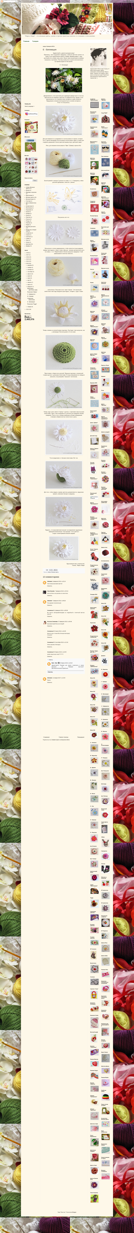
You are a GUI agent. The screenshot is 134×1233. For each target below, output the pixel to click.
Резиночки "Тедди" (32, 304)
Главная (26, 41)
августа (30, 274)
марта (29, 284)
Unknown (49, 581)
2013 (27, 263)
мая (29, 280)
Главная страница (63, 737)
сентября (30, 271)
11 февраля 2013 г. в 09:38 (61, 610)
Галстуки (28, 201)
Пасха (27, 215)
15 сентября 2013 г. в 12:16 (61, 642)
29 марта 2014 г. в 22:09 (60, 652)
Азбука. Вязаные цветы (53, 572)
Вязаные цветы (30, 197)
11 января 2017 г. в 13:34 (59, 678)
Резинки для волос (31, 226)
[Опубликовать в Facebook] (55, 570)
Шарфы (28, 246)
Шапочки (28, 244)
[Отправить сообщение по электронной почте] (47, 569)
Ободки (28, 213)
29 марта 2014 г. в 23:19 (66, 663)
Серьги (28, 234)
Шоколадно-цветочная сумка (32, 289)
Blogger (74, 1212)
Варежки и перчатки (31, 192)
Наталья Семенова (52, 621)
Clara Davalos (51, 591)
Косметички (29, 206)
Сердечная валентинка (31, 299)
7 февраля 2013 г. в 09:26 (59, 600)
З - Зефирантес (31, 294)
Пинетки (28, 217)
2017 (27, 255)
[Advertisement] (63, 722)
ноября (30, 267)
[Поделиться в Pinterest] (57, 570)
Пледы (28, 221)
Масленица (29, 208)
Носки (27, 211)
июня (29, 278)
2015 (27, 259)
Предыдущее (80, 737)
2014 (27, 261)
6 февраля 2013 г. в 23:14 (59, 581)
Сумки (27, 238)
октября (30, 269)
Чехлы (27, 242)
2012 (27, 309)
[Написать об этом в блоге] (51, 570)
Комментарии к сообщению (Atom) (61, 739)
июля (29, 276)
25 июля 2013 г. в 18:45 (60, 631)
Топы (27, 240)
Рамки (27, 224)
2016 (27, 257)
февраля (30, 286)
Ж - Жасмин (30, 296)
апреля (30, 282)
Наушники (28, 210)
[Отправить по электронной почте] (50, 570)
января (30, 306)
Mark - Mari (54, 663)
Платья (28, 219)
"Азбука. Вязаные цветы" (72, 56)
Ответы (51, 659)
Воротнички (29, 195)
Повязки (28, 223)
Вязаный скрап (30, 199)
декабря (30, 265)
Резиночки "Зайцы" (32, 292)
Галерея (35, 41)
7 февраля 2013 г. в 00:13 (61, 591)
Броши (28, 190)
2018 (27, 252)
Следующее (46, 737)
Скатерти (28, 236)
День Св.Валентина (31, 203)
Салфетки (28, 233)
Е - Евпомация (31, 302)
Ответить (49, 586)
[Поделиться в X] (53, 570)
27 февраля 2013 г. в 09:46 (65, 621)
